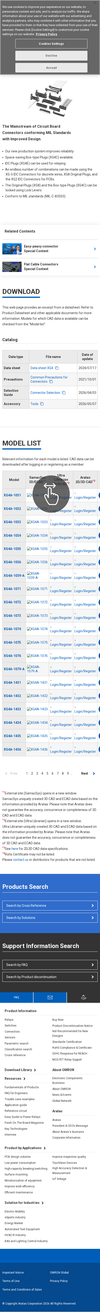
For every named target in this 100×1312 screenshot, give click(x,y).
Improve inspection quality (69, 1156)
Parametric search (17, 1043)
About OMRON (61, 1089)
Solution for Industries (22, 1203)
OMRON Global (59, 1272)
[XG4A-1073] (37, 616)
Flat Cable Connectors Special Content (41, 266)
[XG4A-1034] (37, 535)
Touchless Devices (64, 1162)
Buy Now (57, 1019)
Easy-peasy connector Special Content (41, 248)
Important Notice (13, 1272)
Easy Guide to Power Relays (22, 1117)
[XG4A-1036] (37, 562)
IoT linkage (59, 1179)
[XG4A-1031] (37, 495)
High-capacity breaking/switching (26, 1168)
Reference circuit (16, 1111)
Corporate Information (66, 1137)
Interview (10, 1134)
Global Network (61, 1100)
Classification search (18, 1049)
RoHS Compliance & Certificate (72, 1047)
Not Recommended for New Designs (70, 1033)
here (14, 849)
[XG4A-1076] (37, 656)
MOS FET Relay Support (67, 1059)
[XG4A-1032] (37, 509)
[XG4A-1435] (37, 736)
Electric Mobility (15, 1211)
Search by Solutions (20, 918)
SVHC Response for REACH (69, 1053)
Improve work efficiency (20, 1186)
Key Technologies (16, 1128)
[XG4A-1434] (37, 723)
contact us (20, 860)
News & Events (61, 1094)
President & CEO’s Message (70, 1125)
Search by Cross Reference (26, 905)
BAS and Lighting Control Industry (26, 1241)
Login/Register (61, 524)
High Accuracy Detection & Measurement (69, 1171)
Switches (11, 1025)
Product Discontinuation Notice (72, 1025)
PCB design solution (18, 1156)
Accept (51, 67)
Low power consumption (20, 1162)
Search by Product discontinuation (31, 977)
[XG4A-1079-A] (37, 669)
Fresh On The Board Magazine (24, 1122)
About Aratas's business (68, 1131)
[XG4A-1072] (37, 602)
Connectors (12, 1031)
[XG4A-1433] (37, 709)
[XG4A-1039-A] (37, 575)
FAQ (16, 997)
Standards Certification (67, 1042)
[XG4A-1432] (37, 696)
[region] (50, 37)
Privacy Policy (59, 1281)
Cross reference (15, 1055)
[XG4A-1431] (37, 682)
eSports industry (15, 1217)
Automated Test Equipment (22, 1229)
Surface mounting (16, 1174)
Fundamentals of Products (22, 1087)
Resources (13, 1078)
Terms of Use (11, 1281)
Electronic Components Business (67, 1081)
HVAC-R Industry (15, 1235)
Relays (9, 1019)
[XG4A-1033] (37, 522)
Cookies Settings (51, 43)
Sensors (10, 1037)
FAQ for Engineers (16, 1093)
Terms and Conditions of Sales (22, 1289)
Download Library (18, 1070)
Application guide (16, 1105)
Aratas (56, 1120)
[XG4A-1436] (37, 749)
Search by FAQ (17, 965)
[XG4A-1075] (37, 642)
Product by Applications (23, 1148)
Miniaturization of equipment (23, 1180)
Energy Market (14, 1223)
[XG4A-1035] (37, 549)
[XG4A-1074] (37, 629)
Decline (51, 55)
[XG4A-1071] (37, 589)
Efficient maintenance (19, 1192)
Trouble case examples (20, 1099)
